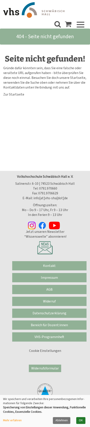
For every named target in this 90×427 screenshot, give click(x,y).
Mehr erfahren (12, 420)
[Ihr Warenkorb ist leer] (68, 25)
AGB (49, 289)
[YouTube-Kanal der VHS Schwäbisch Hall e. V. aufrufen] (55, 225)
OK (81, 420)
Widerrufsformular (45, 368)
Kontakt (49, 265)
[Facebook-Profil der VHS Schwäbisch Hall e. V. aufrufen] (43, 225)
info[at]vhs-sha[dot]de (50, 198)
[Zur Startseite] (33, 10)
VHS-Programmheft (49, 337)
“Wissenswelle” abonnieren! (45, 236)
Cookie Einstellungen (45, 350)
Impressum (49, 277)
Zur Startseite (13, 94)
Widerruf (49, 301)
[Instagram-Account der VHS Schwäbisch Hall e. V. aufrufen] (33, 225)
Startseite (77, 77)
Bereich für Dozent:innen (49, 325)
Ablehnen (61, 420)
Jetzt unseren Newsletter (45, 231)
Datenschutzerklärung (49, 313)
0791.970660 (48, 188)
